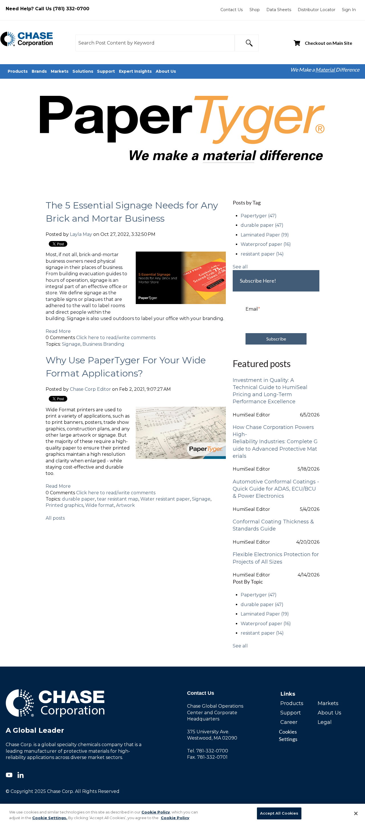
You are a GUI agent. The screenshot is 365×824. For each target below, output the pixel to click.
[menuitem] (231, 9)
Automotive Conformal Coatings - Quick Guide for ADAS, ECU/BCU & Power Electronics (276, 489)
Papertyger (259, 215)
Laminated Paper (265, 235)
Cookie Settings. (49, 817)
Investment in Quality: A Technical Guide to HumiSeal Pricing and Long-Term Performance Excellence (270, 391)
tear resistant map (117, 499)
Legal (325, 722)
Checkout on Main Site (328, 43)
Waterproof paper (266, 244)
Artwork (125, 505)
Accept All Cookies (279, 813)
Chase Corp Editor (90, 389)
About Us (329, 713)
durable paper (78, 499)
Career (288, 722)
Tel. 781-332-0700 (207, 751)
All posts (55, 518)
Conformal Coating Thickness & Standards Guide (273, 525)
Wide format (99, 505)
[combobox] (155, 43)
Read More (58, 331)
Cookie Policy (155, 812)
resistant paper (262, 254)
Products (291, 703)
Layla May (81, 234)
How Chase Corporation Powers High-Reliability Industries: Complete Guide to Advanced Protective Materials (275, 441)
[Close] (356, 813)
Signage (71, 344)
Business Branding (103, 344)
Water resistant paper (165, 499)
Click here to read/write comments (115, 337)
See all (240, 267)
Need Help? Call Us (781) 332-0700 (47, 8)
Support (290, 713)
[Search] (247, 43)
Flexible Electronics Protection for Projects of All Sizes (276, 558)
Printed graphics (64, 505)
